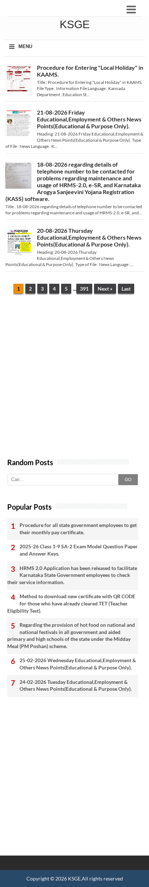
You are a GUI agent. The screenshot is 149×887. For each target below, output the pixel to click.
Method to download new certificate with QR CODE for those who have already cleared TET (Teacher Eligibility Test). (71, 603)
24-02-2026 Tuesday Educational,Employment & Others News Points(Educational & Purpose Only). (76, 685)
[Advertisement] (74, 379)
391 (84, 289)
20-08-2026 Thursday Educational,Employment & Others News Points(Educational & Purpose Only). (89, 237)
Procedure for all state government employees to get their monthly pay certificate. (78, 528)
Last (126, 289)
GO (128, 479)
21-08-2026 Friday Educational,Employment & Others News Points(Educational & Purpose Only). (89, 119)
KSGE (74, 878)
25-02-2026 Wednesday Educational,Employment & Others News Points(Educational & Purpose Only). (78, 663)
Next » (105, 289)
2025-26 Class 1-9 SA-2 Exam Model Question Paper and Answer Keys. (79, 550)
